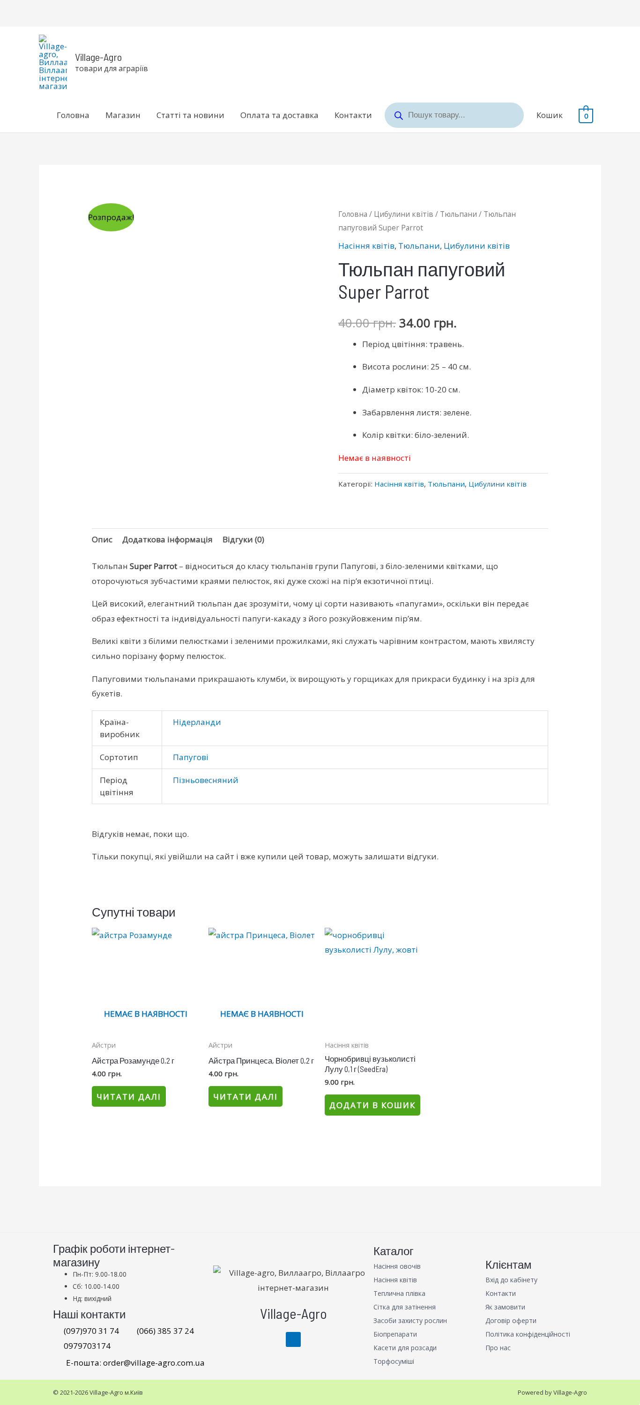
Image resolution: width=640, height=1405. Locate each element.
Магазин (123, 115)
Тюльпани (458, 214)
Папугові (190, 757)
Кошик (549, 115)
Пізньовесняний (205, 780)
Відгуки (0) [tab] (243, 539)
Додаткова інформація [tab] (167, 539)
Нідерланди (197, 722)
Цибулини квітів (403, 214)
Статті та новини (190, 115)
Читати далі (129, 1096)
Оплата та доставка (279, 115)
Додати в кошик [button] (372, 1105)
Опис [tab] (102, 539)
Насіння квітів (366, 245)
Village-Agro (98, 57)
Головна (73, 115)
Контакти (353, 115)
